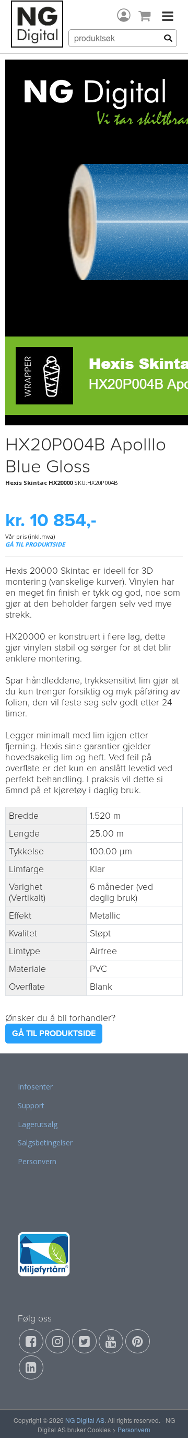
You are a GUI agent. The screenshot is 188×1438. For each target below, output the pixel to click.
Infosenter (35, 1087)
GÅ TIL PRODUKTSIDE (35, 544)
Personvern (37, 1161)
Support (31, 1105)
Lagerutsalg (37, 1124)
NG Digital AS (84, 1420)
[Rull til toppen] (167, 1417)
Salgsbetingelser (45, 1142)
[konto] (124, 15)
